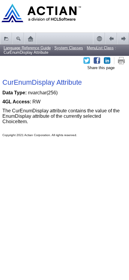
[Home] (30, 38)
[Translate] (99, 38)
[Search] (18, 38)
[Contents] (6, 38)
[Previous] (111, 38)
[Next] (123, 38)
